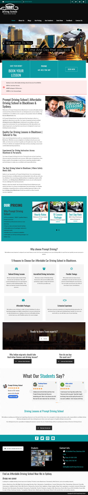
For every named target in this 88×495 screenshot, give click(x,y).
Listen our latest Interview (24, 361)
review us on (12, 396)
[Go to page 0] (55, 402)
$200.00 (75, 221)
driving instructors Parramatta (21, 156)
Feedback (69, 20)
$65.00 (40, 219)
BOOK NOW (71, 69)
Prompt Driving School (15, 385)
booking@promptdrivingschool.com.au (13, 2)
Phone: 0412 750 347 (71, 461)
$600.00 (58, 222)
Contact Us (79, 20)
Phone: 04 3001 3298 (71, 457)
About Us (21, 20)
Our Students (49, 20)
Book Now (60, 20)
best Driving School (76, 421)
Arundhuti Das (69, 383)
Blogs (29, 20)
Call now (45, 339)
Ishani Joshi (41, 383)
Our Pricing (38, 20)
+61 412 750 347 (28, 2)
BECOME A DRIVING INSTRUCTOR (14, 448)
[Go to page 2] (58, 402)
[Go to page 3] (59, 402)
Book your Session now (45, 428)
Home (13, 20)
